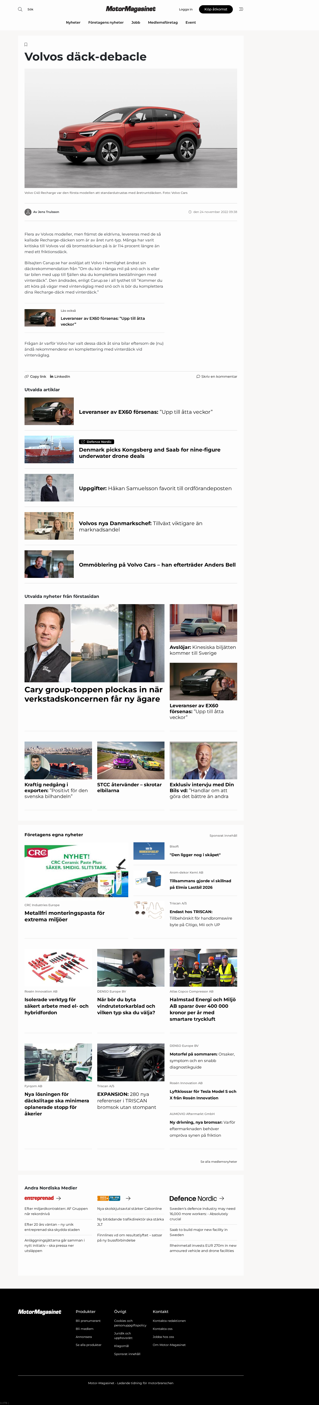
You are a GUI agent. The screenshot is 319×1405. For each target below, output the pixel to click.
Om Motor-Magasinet (169, 1345)
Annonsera (84, 1337)
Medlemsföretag (163, 22)
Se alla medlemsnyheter (219, 1162)
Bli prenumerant (88, 1321)
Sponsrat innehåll (127, 1354)
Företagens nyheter (106, 22)
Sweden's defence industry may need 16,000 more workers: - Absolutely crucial (202, 1214)
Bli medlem (85, 1329)
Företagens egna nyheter (54, 834)
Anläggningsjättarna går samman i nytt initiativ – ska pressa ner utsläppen (55, 1245)
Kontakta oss (163, 1329)
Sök (30, 9)
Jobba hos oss (163, 1337)
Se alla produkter (89, 1345)
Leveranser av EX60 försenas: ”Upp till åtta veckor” (103, 321)
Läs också (68, 311)
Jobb (136, 22)
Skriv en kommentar (219, 376)
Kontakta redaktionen (169, 1321)
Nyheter (73, 22)
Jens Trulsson (48, 212)
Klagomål (121, 1346)
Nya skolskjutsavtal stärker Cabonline (129, 1209)
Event (191, 22)
